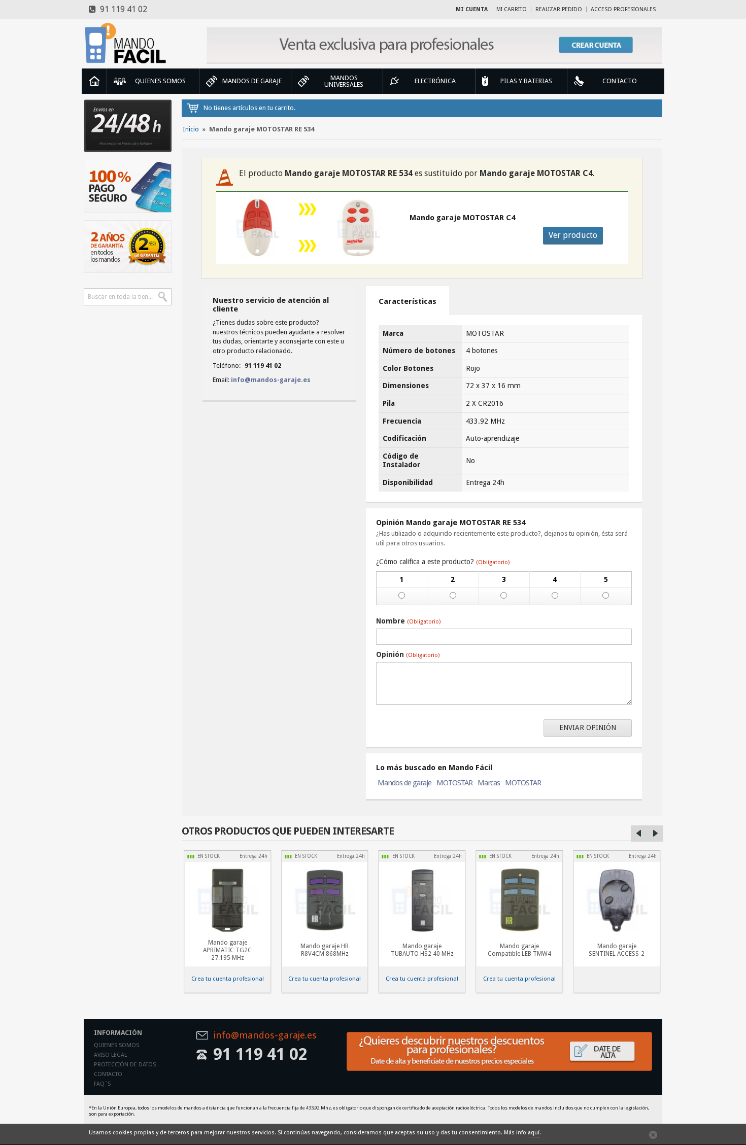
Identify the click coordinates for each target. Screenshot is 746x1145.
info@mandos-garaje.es (271, 380)
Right (655, 833)
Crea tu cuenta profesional (227, 978)
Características (407, 301)
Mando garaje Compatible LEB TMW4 (519, 950)
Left (639, 833)
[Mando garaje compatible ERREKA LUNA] (519, 900)
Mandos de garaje (404, 782)
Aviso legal (110, 1055)
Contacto (108, 1074)
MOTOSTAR (454, 782)
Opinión (407, 654)
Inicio (94, 81)
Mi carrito (511, 9)
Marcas (489, 782)
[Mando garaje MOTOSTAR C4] (358, 228)
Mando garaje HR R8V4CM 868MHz (324, 950)
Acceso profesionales (623, 9)
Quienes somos (116, 1045)
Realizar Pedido (558, 9)
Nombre (408, 621)
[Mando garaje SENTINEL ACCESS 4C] (616, 900)
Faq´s (102, 1084)
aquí (533, 1132)
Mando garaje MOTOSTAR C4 (462, 217)
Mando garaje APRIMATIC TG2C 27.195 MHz (227, 950)
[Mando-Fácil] (128, 43)
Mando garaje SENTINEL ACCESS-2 (617, 950)
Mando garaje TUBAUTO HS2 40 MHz (422, 950)
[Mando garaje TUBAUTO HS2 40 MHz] (422, 900)
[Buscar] (163, 297)
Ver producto (573, 235)
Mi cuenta (472, 9)
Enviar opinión (587, 727)
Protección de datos (125, 1064)
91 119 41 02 (121, 9)
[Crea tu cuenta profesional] (434, 45)
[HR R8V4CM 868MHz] (325, 900)
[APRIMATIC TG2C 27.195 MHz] (227, 900)
